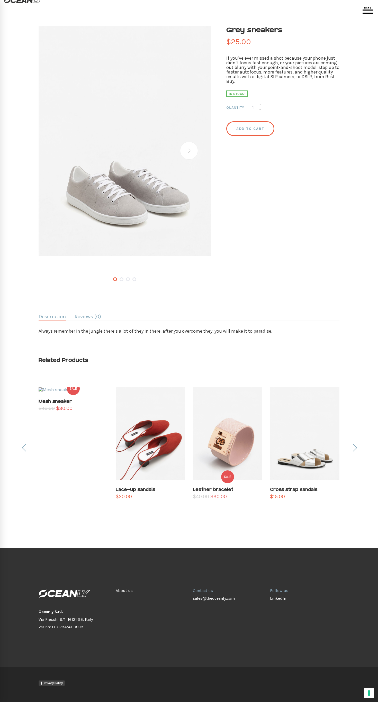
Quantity (235, 107)
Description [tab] (52, 317)
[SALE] (227, 390)
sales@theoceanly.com (214, 598)
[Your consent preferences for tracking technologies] (369, 693)
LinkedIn (278, 598)
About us (124, 590)
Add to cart (250, 128)
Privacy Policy (53, 683)
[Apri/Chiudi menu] (368, 10)
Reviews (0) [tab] (88, 317)
